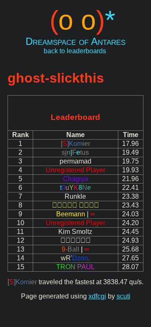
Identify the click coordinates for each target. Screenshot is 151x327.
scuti (123, 296)
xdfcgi (97, 296)
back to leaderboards (75, 50)
